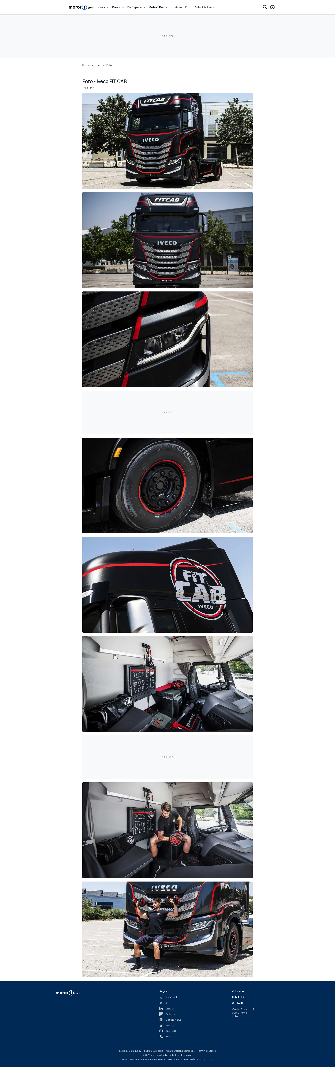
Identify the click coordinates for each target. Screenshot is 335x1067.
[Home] (81, 7)
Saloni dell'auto (205, 7)
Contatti (237, 1003)
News (101, 7)
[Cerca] (265, 7)
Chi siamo (238, 991)
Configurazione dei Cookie (180, 1051)
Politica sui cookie (153, 1051)
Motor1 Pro (156, 7)
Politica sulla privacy (130, 1051)
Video (178, 7)
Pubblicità (238, 997)
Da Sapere (134, 7)
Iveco (98, 65)
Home (86, 65)
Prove (116, 7)
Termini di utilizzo (207, 1051)
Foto (188, 7)
